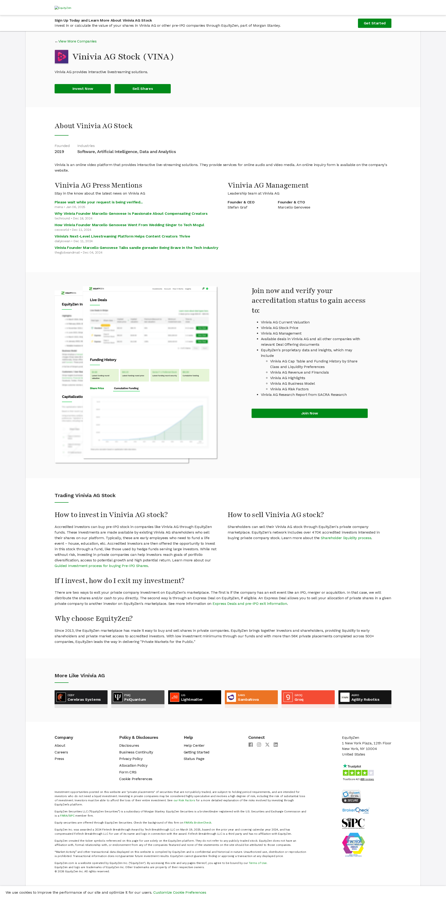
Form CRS (127, 772)
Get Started (375, 23)
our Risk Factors (184, 800)
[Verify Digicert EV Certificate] (351, 796)
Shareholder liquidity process (346, 538)
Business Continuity (136, 752)
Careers (61, 752)
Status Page (194, 758)
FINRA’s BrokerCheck (197, 822)
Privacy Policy (131, 758)
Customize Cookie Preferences (179, 892)
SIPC (72, 815)
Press (59, 758)
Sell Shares (142, 88)
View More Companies (77, 41)
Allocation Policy (133, 765)
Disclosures (129, 745)
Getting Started (197, 752)
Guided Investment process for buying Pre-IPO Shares (101, 566)
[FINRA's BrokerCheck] (356, 810)
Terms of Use (258, 863)
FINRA (63, 815)
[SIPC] (353, 823)
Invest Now (82, 88)
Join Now (309, 413)
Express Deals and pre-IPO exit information (250, 603)
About (60, 745)
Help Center (194, 745)
